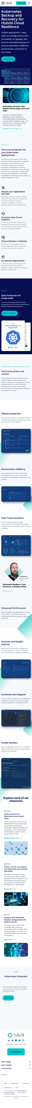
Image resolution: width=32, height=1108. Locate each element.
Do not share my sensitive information (15, 1093)
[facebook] (16, 1040)
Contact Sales (21, 3)
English (5, 1074)
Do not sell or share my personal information (15, 1091)
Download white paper (11, 128)
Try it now (8, 998)
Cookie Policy (7, 1087)
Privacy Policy (14, 1083)
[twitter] (12, 1040)
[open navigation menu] (29, 3)
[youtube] (19, 1040)
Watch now (7, 591)
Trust (16, 1087)
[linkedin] (9, 1040)
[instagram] (23, 1040)
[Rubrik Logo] (6, 3)
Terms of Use (26, 1083)
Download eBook (9, 313)
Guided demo (8, 59)
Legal (5, 1083)
